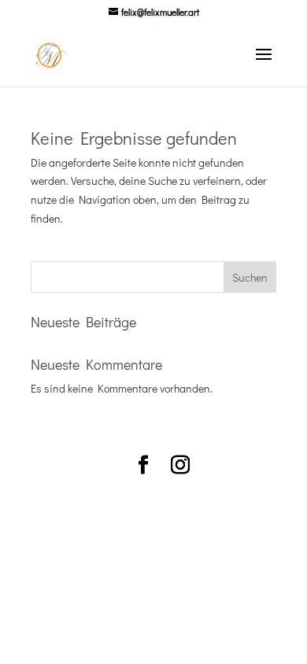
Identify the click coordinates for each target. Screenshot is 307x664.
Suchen (250, 277)
